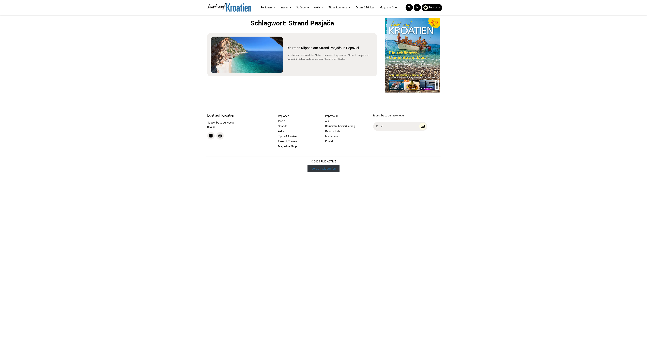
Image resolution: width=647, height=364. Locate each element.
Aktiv (317, 7)
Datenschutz (332, 131)
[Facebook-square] (211, 136)
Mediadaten (332, 136)
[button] (409, 7)
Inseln (284, 7)
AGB (327, 121)
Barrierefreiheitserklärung (340, 126)
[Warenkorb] (417, 7)
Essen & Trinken (365, 7)
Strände (300, 7)
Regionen (266, 7)
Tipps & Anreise (338, 7)
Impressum (331, 116)
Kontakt (329, 141)
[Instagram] (220, 136)
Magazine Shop (389, 7)
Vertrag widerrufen (324, 168)
